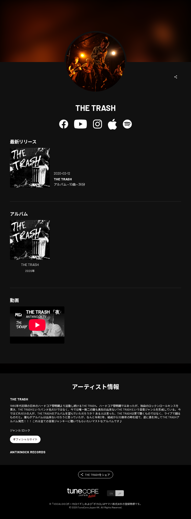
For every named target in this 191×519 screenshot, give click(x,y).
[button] (176, 77)
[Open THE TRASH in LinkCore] (30, 168)
